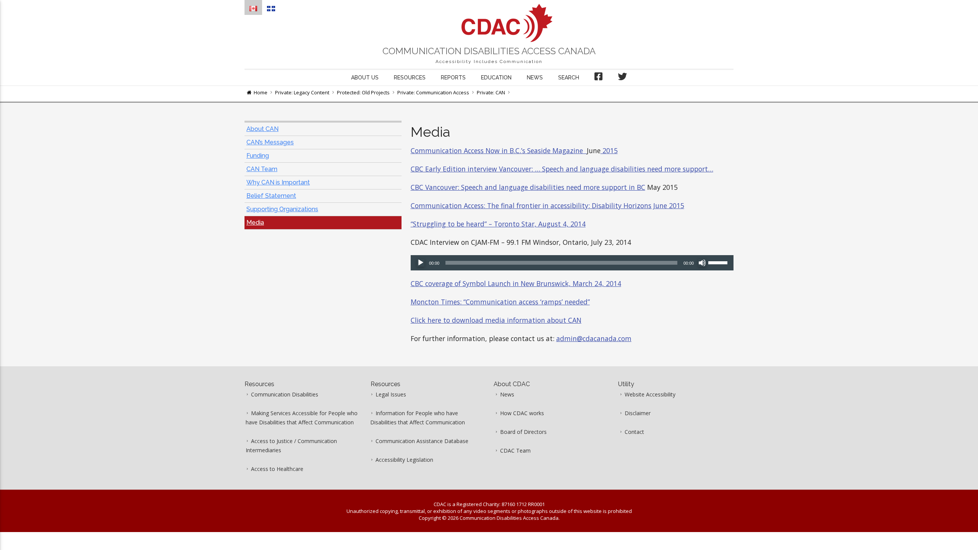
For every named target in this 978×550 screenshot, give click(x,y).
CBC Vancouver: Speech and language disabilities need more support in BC (528, 187)
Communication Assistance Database (422, 441)
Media (255, 222)
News (535, 77)
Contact (634, 431)
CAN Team (261, 169)
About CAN (262, 129)
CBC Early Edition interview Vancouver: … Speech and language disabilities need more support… (562, 168)
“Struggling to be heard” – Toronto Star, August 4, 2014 (498, 223)
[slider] (719, 262)
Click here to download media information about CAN (496, 320)
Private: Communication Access (433, 92)
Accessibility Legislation (404, 459)
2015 (609, 150)
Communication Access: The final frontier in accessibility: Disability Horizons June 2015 (547, 205)
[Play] (420, 263)
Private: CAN (491, 92)
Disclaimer (638, 413)
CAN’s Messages (270, 142)
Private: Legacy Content (302, 92)
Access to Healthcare (277, 468)
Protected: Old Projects (363, 92)
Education (496, 77)
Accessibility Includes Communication (489, 61)
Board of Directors (523, 431)
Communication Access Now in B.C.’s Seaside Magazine (499, 150)
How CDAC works (522, 413)
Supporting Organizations (282, 209)
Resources (410, 77)
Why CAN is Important (278, 182)
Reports (453, 77)
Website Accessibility (650, 394)
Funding (257, 155)
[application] (572, 262)
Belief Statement (271, 195)
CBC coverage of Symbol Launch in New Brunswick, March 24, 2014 (516, 283)
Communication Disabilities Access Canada (489, 51)
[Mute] (702, 263)
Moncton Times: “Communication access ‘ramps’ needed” (500, 301)
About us (365, 77)
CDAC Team (515, 450)
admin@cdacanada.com (593, 338)
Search (568, 77)
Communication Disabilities (284, 394)
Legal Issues (391, 394)
